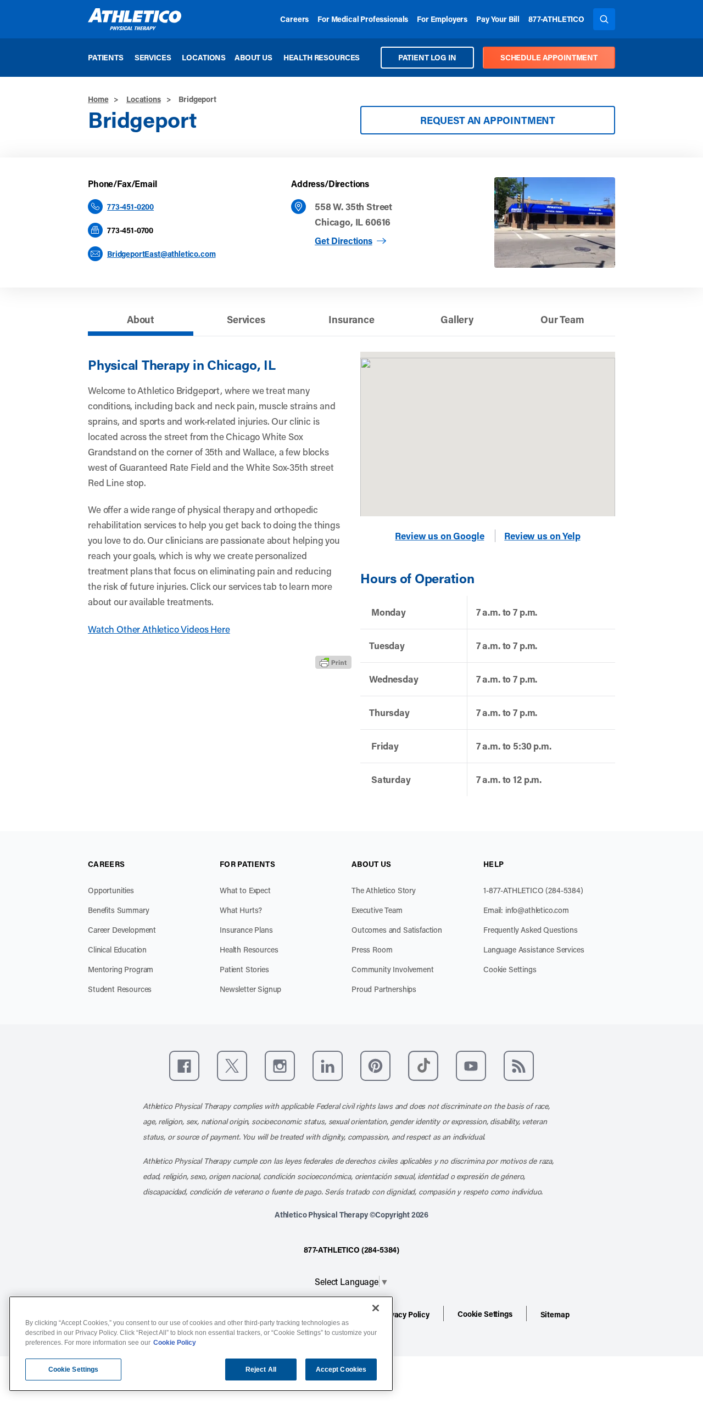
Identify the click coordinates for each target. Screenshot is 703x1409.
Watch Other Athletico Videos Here (159, 629)
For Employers (442, 19)
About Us (253, 57)
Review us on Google (439, 535)
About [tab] (140, 319)
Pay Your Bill (498, 19)
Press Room (372, 949)
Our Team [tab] (562, 319)
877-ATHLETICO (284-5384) (351, 1249)
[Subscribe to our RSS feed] (519, 1066)
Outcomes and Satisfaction (397, 930)
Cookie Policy (174, 1342)
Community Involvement (393, 969)
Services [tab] (246, 319)
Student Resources (120, 989)
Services (153, 57)
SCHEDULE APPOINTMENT (549, 57)
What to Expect (245, 890)
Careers (294, 19)
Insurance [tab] (351, 319)
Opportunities (111, 890)
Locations (204, 57)
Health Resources (321, 57)
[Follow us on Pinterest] (375, 1066)
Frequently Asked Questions (530, 930)
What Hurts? (241, 910)
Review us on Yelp (542, 535)
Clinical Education (117, 949)
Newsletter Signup (250, 989)
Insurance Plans (246, 930)
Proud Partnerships (384, 989)
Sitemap (555, 1314)
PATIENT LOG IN (427, 57)
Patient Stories (244, 969)
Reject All (261, 1369)
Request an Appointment (487, 120)
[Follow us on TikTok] (423, 1066)
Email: (526, 910)
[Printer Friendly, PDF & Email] (333, 662)
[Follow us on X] (232, 1066)
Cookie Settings (510, 969)
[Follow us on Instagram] (280, 1066)
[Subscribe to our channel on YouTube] (471, 1066)
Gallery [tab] (456, 319)
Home (98, 99)
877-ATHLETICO (556, 19)
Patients (106, 57)
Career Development (122, 930)
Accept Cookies (341, 1369)
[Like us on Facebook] (184, 1066)
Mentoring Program (120, 969)
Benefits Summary (118, 910)
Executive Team (377, 910)
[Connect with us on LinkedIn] (328, 1066)
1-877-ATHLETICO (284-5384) (533, 890)
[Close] (376, 1308)
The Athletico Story (384, 890)
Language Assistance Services (533, 949)
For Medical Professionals (362, 19)
